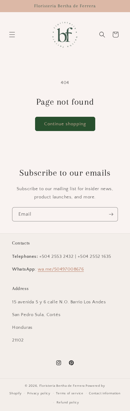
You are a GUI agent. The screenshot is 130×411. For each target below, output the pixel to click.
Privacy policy (38, 393)
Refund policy (68, 402)
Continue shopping (65, 123)
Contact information (104, 393)
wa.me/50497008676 (61, 269)
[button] (12, 34)
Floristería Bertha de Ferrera (62, 386)
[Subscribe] (111, 214)
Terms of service (69, 393)
